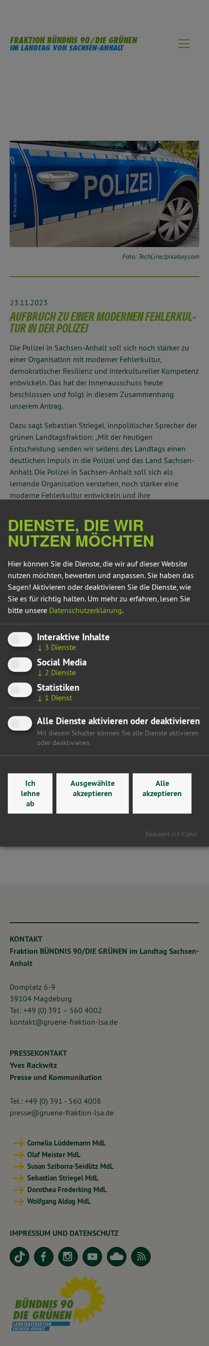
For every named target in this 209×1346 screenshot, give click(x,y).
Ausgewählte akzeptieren (92, 788)
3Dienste (56, 647)
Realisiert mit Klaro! (171, 834)
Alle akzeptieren (162, 788)
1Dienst (54, 697)
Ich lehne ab (30, 793)
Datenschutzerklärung (85, 610)
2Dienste (56, 672)
